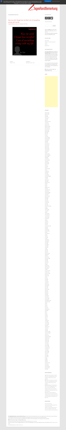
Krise (45, 234)
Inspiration (46, 217)
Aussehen (46, 123)
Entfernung (46, 153)
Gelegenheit (47, 187)
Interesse (46, 218)
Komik (46, 224)
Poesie (46, 278)
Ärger (46, 120)
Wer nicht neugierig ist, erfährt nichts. (50, 408)
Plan (45, 276)
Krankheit (46, 229)
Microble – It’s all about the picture (50, 41)
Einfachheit (46, 148)
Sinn (45, 304)
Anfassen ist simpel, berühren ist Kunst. (51, 407)
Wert (45, 354)
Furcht (46, 178)
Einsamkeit (46, 150)
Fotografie (46, 171)
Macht (46, 250)
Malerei (46, 252)
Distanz (46, 142)
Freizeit (46, 173)
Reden (46, 288)
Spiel (45, 305)
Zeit (45, 359)
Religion (46, 291)
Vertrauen (46, 346)
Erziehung (46, 163)
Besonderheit (47, 128)
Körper (46, 227)
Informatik (46, 213)
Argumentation (47, 121)
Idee (45, 212)
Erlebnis (46, 161)
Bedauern (46, 125)
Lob (45, 248)
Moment (46, 257)
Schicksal (46, 295)
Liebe (14, 62)
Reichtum (46, 289)
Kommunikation (47, 225)
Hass (45, 203)
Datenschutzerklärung (56, 1)
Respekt (46, 293)
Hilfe (45, 208)
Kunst (46, 237)
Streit (46, 315)
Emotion (46, 151)
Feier (45, 167)
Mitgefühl (46, 254)
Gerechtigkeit (47, 189)
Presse (46, 280)
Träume (46, 322)
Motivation (46, 258)
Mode (46, 255)
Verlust (46, 342)
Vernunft (46, 344)
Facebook (46, 18)
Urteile (46, 330)
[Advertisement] (51, 91)
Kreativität (46, 230)
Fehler (46, 166)
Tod (45, 319)
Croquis (46, 43)
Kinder (46, 223)
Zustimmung (47, 366)
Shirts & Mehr (47, 40)
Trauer (46, 321)
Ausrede (46, 122)
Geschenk (46, 191)
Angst (46, 116)
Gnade (46, 199)
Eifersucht (46, 146)
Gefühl (46, 181)
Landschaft (46, 240)
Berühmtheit (47, 127)
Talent (46, 316)
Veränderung (47, 331)
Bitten (46, 133)
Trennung (46, 324)
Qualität (46, 283)
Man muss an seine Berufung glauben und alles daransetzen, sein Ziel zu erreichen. (51, 390)
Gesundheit (46, 193)
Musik (46, 259)
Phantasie (46, 275)
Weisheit (46, 352)
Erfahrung (46, 156)
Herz (45, 207)
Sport (46, 306)
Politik (46, 279)
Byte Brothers (47, 45)
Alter (45, 115)
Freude (46, 174)
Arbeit (46, 118)
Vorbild (46, 349)
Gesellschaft (47, 192)
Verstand (46, 345)
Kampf (46, 220)
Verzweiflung (47, 347)
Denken (46, 140)
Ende (45, 152)
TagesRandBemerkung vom (17, 23)
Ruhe (45, 294)
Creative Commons (55, 422)
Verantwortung (47, 332)
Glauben (46, 197)
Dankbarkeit (47, 138)
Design (46, 141)
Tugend (46, 325)
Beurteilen (46, 130)
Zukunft (46, 365)
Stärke (46, 310)
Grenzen (46, 201)
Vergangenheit (47, 336)
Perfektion (46, 271)
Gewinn (46, 194)
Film (45, 169)
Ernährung (46, 162)
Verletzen (46, 341)
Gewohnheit (47, 196)
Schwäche (46, 299)
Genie (46, 188)
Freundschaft (47, 176)
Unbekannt (46, 326)
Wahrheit (46, 351)
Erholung (46, 158)
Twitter (51, 18)
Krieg (45, 232)
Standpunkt (47, 309)
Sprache (46, 308)
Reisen (46, 290)
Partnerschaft (47, 270)
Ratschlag (46, 285)
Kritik (45, 235)
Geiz (45, 184)
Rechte (46, 286)
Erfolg (46, 157)
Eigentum (46, 147)
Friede (46, 177)
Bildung (46, 132)
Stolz (45, 314)
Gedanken (46, 179)
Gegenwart (46, 182)
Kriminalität (46, 233)
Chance (46, 136)
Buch (45, 135)
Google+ (49, 18)
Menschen (46, 253)
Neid (45, 264)
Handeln (46, 202)
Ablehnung (46, 112)
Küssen (31, 62)
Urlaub (46, 329)
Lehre (46, 243)
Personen (11, 62)
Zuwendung (47, 367)
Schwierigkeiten (47, 300)
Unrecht (46, 327)
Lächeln (46, 239)
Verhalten (46, 340)
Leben (46, 242)
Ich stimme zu (47, 1)
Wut (45, 357)
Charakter (46, 137)
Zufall (46, 361)
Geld (45, 186)
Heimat (46, 204)
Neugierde (46, 265)
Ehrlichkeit (46, 145)
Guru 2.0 (46, 44)
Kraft (45, 228)
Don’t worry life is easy (48, 403)
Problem (46, 281)
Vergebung (46, 337)
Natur (46, 263)
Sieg (45, 303)
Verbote (46, 334)
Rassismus (46, 284)
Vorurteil (46, 350)
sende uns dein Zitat (34, 421)
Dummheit (46, 143)
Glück (46, 198)
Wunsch (46, 356)
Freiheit (46, 172)
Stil (45, 311)
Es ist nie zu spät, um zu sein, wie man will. (51, 409)
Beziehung (46, 131)
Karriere (46, 222)
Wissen (46, 355)
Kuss (45, 238)
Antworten (46, 117)
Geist (45, 183)
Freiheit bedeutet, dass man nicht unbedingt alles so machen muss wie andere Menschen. (51, 386)
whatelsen (46, 388)
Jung (45, 219)
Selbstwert (46, 301)
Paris (45, 269)
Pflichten (46, 274)
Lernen (46, 245)
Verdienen (46, 335)
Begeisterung (47, 126)
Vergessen (46, 339)
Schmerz (46, 296)
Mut (45, 260)
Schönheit (46, 298)
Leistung (46, 244)
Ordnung (46, 268)
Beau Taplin (28, 62)
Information (47, 214)
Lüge (45, 249)
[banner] (33, 7)
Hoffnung (46, 209)
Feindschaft (46, 168)
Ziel (45, 360)
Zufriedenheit (47, 362)
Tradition (46, 320)
